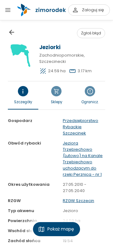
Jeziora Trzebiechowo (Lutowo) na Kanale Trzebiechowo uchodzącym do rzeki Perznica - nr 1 (83, 158)
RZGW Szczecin (78, 201)
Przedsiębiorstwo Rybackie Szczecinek (80, 127)
